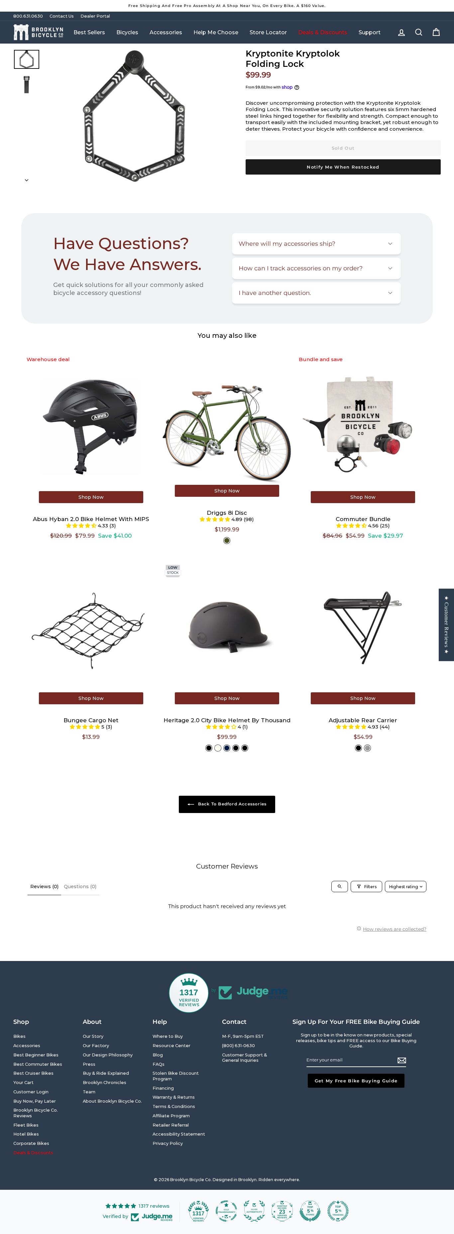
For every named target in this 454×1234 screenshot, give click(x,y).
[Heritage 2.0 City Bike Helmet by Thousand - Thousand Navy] (227, 748)
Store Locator (268, 32)
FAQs (159, 1064)
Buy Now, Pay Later (34, 1101)
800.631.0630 (28, 16)
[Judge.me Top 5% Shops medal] (310, 1211)
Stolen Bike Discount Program (176, 1076)
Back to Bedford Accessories (232, 803)
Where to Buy (168, 1036)
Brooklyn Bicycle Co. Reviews (35, 1113)
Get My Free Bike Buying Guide (356, 1080)
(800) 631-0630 (238, 1045)
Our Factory (96, 1045)
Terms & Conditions (174, 1106)
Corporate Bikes (31, 1143)
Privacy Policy (168, 1143)
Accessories (166, 32)
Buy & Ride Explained (106, 1073)
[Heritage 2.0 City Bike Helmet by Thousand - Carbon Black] (236, 748)
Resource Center (171, 1045)
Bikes (19, 1036)
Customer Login (31, 1091)
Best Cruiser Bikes (33, 1073)
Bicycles (127, 32)
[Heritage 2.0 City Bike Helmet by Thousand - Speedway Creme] (218, 748)
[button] (82, 525)
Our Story (93, 1036)
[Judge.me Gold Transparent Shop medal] (226, 1211)
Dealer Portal (95, 16)
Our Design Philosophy (108, 1054)
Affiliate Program (171, 1115)
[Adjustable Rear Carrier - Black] (358, 748)
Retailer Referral (171, 1125)
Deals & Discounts (322, 32)
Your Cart (23, 1082)
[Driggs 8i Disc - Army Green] (227, 540)
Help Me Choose (215, 32)
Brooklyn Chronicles (104, 1082)
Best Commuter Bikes (37, 1064)
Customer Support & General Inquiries (244, 1057)
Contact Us (62, 16)
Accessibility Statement (179, 1134)
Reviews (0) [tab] (44, 887)
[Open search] (339, 886)
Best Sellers (89, 32)
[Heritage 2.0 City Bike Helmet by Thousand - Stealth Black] (209, 748)
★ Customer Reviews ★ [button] (446, 625)
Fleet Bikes (26, 1125)
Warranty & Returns (174, 1097)
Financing (163, 1088)
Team (89, 1091)
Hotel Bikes (26, 1134)
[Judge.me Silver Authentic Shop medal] (254, 1211)
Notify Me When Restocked (343, 167)
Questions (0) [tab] (80, 887)
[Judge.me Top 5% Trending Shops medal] (338, 1211)
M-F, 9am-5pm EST (243, 1036)
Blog (158, 1054)
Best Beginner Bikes (35, 1054)
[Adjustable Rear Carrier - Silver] (367, 748)
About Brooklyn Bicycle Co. (112, 1101)
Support (370, 32)
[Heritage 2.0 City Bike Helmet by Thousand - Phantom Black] (245, 748)
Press (89, 1064)
